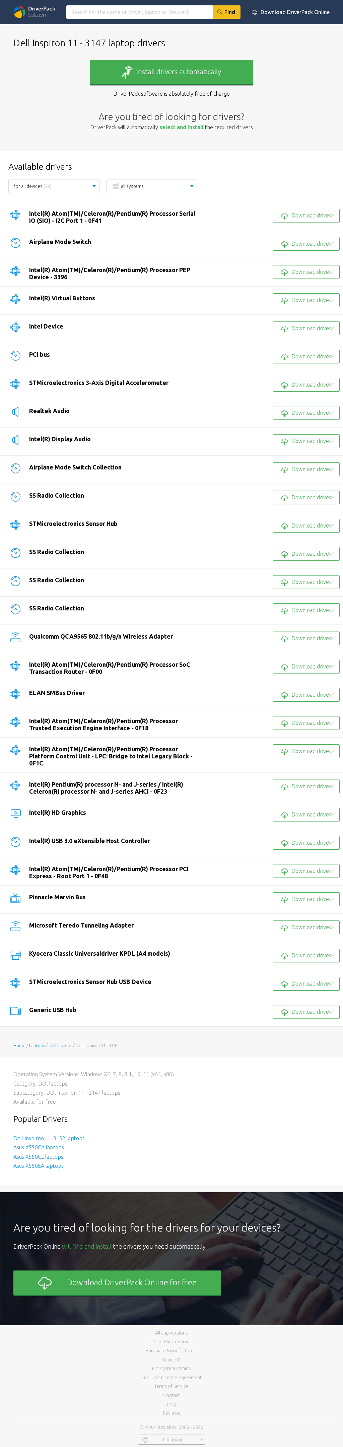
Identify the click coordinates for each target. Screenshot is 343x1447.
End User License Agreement (171, 1377)
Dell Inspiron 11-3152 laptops (49, 1138)
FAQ (171, 1404)
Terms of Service (171, 1386)
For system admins (171, 1368)
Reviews (171, 1413)
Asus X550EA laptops (38, 1166)
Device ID (172, 1359)
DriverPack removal (171, 1341)
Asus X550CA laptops (38, 1147)
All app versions (171, 1333)
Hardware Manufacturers (172, 1350)
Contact (171, 1395)
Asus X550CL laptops (38, 1157)
